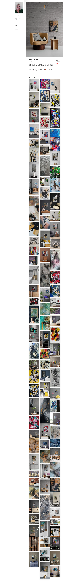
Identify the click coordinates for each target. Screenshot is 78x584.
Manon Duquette (17, 16)
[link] (19, 7)
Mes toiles (16, 22)
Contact (16, 25)
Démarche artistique (18, 23)
